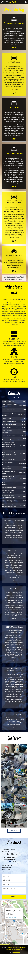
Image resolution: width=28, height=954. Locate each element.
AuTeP (13, 862)
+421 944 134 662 (12, 917)
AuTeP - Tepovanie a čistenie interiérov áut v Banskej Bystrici (8, 2)
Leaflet (18, 944)
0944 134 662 (11, 860)
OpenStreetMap (24, 944)
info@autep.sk (10, 857)
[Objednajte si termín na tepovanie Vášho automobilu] (26, 2)
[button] (14, 921)
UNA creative (16, 952)
